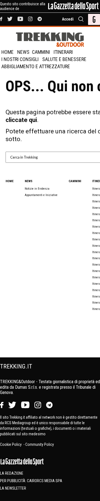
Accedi (68, 19)
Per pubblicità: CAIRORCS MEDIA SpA (31, 481)
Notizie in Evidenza (37, 188)
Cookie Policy (11, 444)
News (23, 52)
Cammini (41, 52)
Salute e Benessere (64, 59)
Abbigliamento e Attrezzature (35, 66)
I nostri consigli (20, 59)
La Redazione (11, 473)
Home (7, 52)
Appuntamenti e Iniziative (41, 195)
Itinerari (63, 52)
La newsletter (13, 488)
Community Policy (39, 444)
